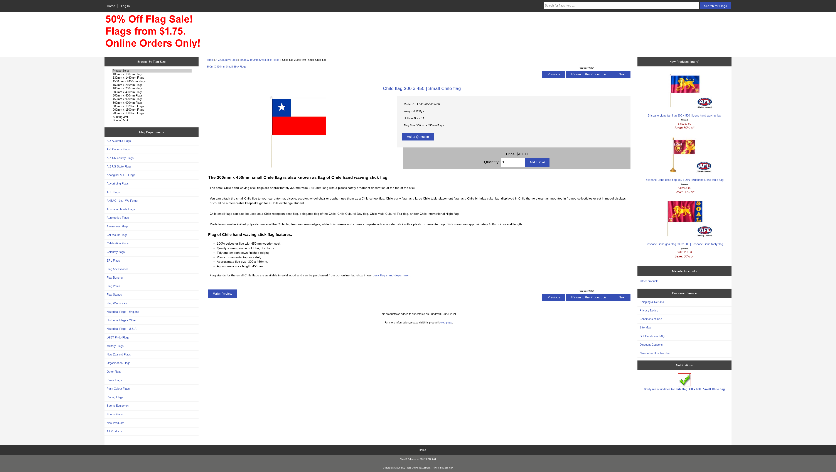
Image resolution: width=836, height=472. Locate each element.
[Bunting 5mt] (151, 120)
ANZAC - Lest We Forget (122, 200)
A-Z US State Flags (119, 166)
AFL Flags (113, 192)
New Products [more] (684, 61)
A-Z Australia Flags (119, 140)
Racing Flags (115, 397)
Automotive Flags (118, 217)
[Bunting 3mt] (151, 117)
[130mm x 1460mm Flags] (151, 78)
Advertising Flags (118, 183)
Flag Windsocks (117, 303)
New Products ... (117, 423)
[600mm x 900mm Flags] (151, 103)
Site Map (645, 327)
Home (111, 6)
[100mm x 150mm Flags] (151, 74)
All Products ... (116, 431)
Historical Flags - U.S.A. (122, 328)
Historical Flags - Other (121, 320)
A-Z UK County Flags (120, 158)
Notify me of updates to (684, 389)
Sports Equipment (118, 405)
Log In (125, 6)
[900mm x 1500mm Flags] (151, 110)
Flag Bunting (115, 277)
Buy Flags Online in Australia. (416, 468)
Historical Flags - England (123, 311)
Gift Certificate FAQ (652, 336)
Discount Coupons (651, 344)
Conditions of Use (651, 319)
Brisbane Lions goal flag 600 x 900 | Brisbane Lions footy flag (684, 244)
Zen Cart (449, 468)
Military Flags (115, 346)
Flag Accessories (117, 269)
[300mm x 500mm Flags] (151, 95)
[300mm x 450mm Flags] (151, 92)
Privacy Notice (649, 310)
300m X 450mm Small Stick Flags (259, 59)
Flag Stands (114, 294)
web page (446, 322)
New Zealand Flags (119, 354)
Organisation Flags (118, 363)
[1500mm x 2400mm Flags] (151, 81)
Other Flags (114, 371)
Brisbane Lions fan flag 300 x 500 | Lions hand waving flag (684, 115)
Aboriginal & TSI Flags (121, 175)
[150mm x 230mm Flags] (151, 85)
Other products (649, 281)
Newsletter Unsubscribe (654, 353)
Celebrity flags (116, 252)
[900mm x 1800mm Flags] (151, 113)
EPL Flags (113, 260)
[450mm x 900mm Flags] (151, 99)
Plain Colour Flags (118, 388)
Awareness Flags (117, 226)
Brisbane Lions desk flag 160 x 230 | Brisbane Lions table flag (684, 179)
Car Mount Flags (117, 235)
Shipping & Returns (652, 302)
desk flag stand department (391, 275)
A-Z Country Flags (226, 59)
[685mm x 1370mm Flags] (151, 106)
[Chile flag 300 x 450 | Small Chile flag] (297, 167)
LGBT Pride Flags (118, 337)
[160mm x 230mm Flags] (151, 88)
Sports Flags (115, 414)
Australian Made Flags (121, 209)
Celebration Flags (118, 243)
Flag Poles (113, 286)
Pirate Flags (114, 380)
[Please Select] (151, 71)
